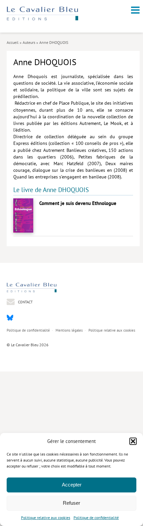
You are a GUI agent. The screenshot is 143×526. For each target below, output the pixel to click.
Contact (25, 302)
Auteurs (29, 42)
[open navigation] (135, 10)
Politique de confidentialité (96, 517)
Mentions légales (69, 330)
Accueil (13, 42)
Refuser (71, 503)
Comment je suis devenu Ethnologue (77, 203)
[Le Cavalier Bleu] (42, 19)
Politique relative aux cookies (45, 517)
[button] (133, 441)
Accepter (71, 484)
